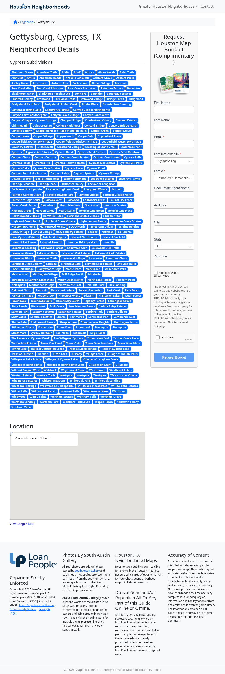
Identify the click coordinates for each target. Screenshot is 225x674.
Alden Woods (106, 72)
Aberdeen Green (22, 72)
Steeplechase (68, 322)
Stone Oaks (64, 327)
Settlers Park (94, 311)
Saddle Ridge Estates (113, 306)
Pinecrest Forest (69, 295)
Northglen (18, 285)
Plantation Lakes (110, 295)
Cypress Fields (20, 163)
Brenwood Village (91, 99)
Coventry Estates (22, 147)
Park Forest (132, 290)
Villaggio (122, 365)
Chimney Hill (20, 125)
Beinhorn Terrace (112, 88)
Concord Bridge (94, 125)
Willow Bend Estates (124, 386)
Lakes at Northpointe (84, 237)
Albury (89, 72)
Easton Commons (75, 179)
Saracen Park (19, 311)
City (157, 222)
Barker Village (101, 83)
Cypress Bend (64, 152)
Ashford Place (125, 78)
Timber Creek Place (126, 338)
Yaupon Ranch (103, 402)
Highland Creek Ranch (26, 221)
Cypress (26, 22)
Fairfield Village (88, 195)
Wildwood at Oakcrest (92, 386)
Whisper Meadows (53, 380)
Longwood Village (49, 269)
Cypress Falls (132, 157)
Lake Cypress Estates (25, 237)
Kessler (92, 232)
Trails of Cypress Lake (115, 349)
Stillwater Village (22, 327)
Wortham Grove (110, 397)
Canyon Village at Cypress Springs (33, 120)
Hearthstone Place (120, 210)
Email (159, 137)
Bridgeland (135, 99)
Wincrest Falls (70, 391)
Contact (207, 6)
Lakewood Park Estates (110, 253)
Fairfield (116, 189)
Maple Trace (73, 269)
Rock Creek (57, 306)
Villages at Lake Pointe (26, 359)
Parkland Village (22, 295)
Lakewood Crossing (24, 248)
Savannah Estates (70, 311)
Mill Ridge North (73, 274)
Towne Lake (19, 349)
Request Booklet (174, 357)
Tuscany (76, 354)
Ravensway (18, 301)
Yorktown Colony (128, 402)
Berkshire (133, 88)
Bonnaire (80, 94)
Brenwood (43, 99)
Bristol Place (90, 104)
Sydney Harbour (41, 333)
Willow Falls (19, 391)
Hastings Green (21, 210)
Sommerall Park (98, 317)
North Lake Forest (99, 280)
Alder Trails (127, 72)
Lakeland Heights (54, 237)
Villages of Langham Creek (100, 359)
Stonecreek (83, 327)
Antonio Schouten (77, 78)
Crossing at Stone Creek (100, 147)
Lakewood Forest (52, 248)
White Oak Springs (23, 386)
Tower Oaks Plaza (129, 343)
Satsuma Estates (43, 311)
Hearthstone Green (91, 210)
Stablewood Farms (43, 322)
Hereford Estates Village (83, 216)
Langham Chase (116, 258)
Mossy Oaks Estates (70, 280)
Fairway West (53, 200)
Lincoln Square (71, 264)
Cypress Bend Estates (91, 152)
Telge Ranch (98, 333)
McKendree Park (115, 269)
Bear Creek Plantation (82, 88)
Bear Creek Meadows (50, 88)
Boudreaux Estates (119, 94)
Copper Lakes (20, 136)
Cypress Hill (42, 163)
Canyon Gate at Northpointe (91, 110)
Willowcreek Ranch (43, 391)
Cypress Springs (84, 173)
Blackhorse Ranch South (54, 94)
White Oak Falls (80, 380)
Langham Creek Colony (26, 264)
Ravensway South (67, 301)
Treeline (43, 354)
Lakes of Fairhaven (23, 242)
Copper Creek (100, 131)
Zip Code (160, 256)
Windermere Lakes (95, 391)
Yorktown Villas (21, 407)
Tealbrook (79, 333)
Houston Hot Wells (23, 226)
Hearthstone (66, 210)
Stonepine (119, 327)
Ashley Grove (20, 83)
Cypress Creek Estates (74, 157)
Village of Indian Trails (123, 354)
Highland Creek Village (60, 221)
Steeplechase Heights (95, 322)
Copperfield (86, 136)
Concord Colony (21, 131)
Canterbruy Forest (57, 110)
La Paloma (125, 232)
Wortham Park (49, 402)
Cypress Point (96, 168)
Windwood (18, 397)
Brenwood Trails (64, 99)
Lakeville (108, 242)
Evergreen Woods (95, 189)
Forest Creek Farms (23, 205)
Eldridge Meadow (22, 184)
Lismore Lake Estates (98, 264)
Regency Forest (94, 301)
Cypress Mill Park (130, 163)
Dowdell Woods (21, 179)
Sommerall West (124, 317)
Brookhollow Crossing (117, 104)
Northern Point (125, 280)
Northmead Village (41, 285)
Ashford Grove (102, 78)
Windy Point (38, 397)
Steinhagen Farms (126, 322)
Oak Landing (117, 285)
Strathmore (18, 333)
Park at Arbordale (62, 290)
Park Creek (114, 290)
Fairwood (73, 200)
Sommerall (77, 317)
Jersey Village (20, 232)
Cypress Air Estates (38, 152)
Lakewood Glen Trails (105, 248)
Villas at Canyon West (25, 370)
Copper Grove (122, 131)
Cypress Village (109, 173)
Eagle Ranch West (47, 179)
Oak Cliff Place (95, 285)
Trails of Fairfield (22, 354)
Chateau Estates (126, 120)
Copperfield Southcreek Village (31, 141)
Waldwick (50, 370)
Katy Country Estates (69, 232)
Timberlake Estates (23, 343)
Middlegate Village (45, 274)
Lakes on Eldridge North (82, 242)
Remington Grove (119, 301)
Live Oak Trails (126, 264)
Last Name (162, 120)
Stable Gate (19, 322)
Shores (61, 317)
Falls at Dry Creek (121, 200)
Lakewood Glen (77, 248)
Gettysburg (48, 205)
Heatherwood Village (25, 216)
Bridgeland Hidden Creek (61, 104)
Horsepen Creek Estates (125, 221)
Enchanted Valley (72, 184)
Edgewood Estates (102, 179)
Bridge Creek (115, 99)
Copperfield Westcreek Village (121, 141)
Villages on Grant (100, 365)
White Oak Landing (107, 380)
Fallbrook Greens (94, 200)
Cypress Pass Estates (46, 168)
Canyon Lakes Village (65, 115)
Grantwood (92, 205)
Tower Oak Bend (51, 343)
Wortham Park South (76, 402)
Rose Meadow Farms (81, 306)
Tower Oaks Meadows (99, 343)
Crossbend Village (69, 147)
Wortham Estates (61, 397)
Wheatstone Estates (24, 380)
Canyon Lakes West (96, 115)
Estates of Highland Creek (63, 189)
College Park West (68, 125)
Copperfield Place (109, 136)
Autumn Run (59, 83)
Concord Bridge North (123, 125)
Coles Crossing (42, 125)
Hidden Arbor (112, 216)
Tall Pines (62, 333)
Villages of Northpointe (26, 365)
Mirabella (94, 274)
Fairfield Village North (117, 195)
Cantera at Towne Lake (26, 110)
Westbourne (97, 370)
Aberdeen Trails (47, 72)
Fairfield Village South (26, 200)
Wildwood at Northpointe (57, 386)
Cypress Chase (20, 157)
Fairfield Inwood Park (59, 195)
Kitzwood (108, 232)
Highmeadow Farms (93, 221)
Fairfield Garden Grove (26, 195)
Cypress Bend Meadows (124, 152)
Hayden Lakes (45, 210)
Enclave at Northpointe (26, 189)
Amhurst (17, 78)
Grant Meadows (70, 205)
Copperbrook (65, 136)
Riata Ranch (19, 306)
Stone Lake (45, 327)
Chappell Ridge (70, 120)
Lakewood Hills (47, 253)
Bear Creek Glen (21, 88)
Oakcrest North (21, 290)
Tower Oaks (73, 343)
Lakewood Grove (22, 253)
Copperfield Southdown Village (76, 141)
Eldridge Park (47, 184)
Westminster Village (123, 375)
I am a (159, 171)
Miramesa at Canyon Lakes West (32, 280)
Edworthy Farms (129, 179)
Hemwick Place (53, 216)
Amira (31, 78)
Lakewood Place (21, 258)
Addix (65, 72)
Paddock (41, 290)
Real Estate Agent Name (171, 188)
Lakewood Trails (46, 258)
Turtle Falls (60, 354)
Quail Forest (133, 295)
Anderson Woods (50, 78)
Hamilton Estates (114, 205)
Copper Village (43, 136)
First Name (162, 103)
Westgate (66, 375)
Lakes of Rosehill (51, 242)
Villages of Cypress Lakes (61, 359)
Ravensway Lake (41, 301)
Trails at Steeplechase (82, 349)
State (157, 239)
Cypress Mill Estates (102, 163)
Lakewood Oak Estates (76, 253)
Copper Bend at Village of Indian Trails (61, 131)
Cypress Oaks (20, 168)
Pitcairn (89, 295)
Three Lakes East (98, 338)
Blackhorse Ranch (22, 94)
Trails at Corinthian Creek (47, 349)
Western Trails (46, 375)
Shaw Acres (18, 317)
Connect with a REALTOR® (166, 274)
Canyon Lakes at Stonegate (29, 115)
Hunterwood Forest (52, 226)
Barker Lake (80, 83)
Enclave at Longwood (102, 184)
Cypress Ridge (60, 173)
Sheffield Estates (41, 317)
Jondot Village (42, 232)
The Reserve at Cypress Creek (30, 338)
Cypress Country (45, 157)
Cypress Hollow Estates (69, 163)
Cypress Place (74, 168)
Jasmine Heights (128, 226)
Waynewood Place (73, 370)
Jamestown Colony (101, 226)
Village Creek (94, 354)
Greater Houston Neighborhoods (166, 6)
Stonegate (101, 327)
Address (160, 205)
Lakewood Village (73, 258)
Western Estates (22, 375)
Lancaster (95, 258)
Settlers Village (117, 311)
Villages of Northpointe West (65, 365)
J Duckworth (77, 226)
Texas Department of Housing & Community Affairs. (32, 607)
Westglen (99, 375)
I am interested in (167, 154)
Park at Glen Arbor (90, 290)
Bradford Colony (22, 99)
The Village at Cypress (68, 338)
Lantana (51, 264)
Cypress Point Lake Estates (28, 173)
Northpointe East (70, 285)
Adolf (77, 72)
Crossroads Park (130, 147)
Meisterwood (19, 274)
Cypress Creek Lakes (106, 157)
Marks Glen (93, 269)
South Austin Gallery (87, 571)
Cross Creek (45, 147)
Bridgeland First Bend (25, 104)
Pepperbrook (45, 295)
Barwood (120, 83)
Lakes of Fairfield (113, 237)
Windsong (119, 391)
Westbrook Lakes (120, 370)
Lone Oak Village (22, 269)
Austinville (40, 83)
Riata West (38, 306)
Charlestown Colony (98, 120)
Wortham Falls (86, 397)
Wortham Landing (23, 402)
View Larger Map (22, 524)
